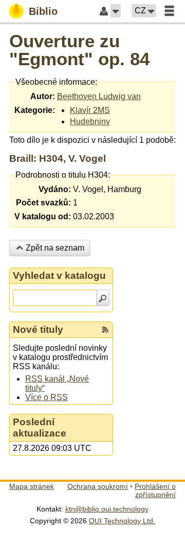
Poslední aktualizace (39, 428)
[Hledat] (102, 298)
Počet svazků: (43, 202)
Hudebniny (90, 121)
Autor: (42, 96)
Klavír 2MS (90, 110)
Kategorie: (34, 110)
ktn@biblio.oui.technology (107, 509)
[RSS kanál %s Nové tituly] (105, 329)
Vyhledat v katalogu (59, 275)
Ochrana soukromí (97, 486)
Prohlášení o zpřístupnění (155, 490)
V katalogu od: (42, 216)
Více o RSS (46, 397)
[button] (115, 10)
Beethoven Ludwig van (99, 96)
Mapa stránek (31, 486)
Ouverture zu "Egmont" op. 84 (79, 50)
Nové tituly (38, 329)
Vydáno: (55, 189)
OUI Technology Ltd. (122, 521)
